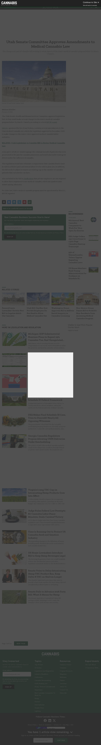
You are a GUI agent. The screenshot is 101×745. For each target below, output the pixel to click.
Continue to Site (91, 2)
